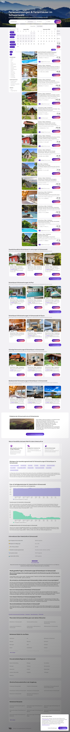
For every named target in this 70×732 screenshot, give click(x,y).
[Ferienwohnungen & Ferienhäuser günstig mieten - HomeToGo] (3, 1)
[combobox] (18, 22)
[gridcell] (31, 33)
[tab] (33, 26)
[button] (31, 22)
